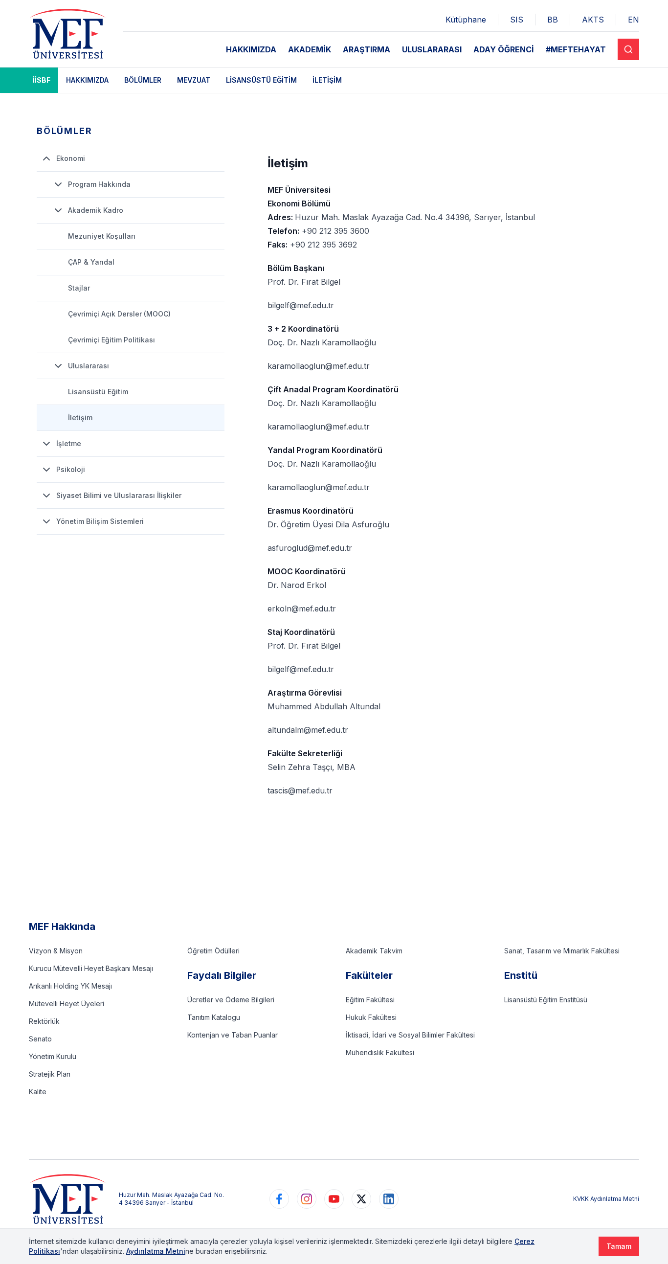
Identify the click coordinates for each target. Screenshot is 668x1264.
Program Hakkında (99, 184)
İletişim (327, 80)
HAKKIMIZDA (251, 49)
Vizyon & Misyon (56, 951)
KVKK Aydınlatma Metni (606, 1198)
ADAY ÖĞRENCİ (503, 49)
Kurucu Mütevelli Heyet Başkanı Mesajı (91, 968)
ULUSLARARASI (432, 49)
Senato (40, 1039)
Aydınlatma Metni (155, 1251)
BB (552, 19)
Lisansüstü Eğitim (261, 80)
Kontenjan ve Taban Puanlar (232, 1035)
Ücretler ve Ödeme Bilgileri (230, 999)
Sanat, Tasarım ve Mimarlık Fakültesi (562, 951)
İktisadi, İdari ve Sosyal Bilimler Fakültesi (410, 1035)
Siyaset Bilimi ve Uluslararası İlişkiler (118, 495)
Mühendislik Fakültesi (380, 1052)
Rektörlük (44, 1021)
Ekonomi (70, 158)
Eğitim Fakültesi (370, 999)
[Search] (628, 49)
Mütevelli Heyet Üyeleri (66, 1003)
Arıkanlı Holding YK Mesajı (70, 986)
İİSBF (41, 80)
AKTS (593, 19)
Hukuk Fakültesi (371, 1017)
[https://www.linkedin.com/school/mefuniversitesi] (389, 1199)
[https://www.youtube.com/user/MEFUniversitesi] (334, 1199)
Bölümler (142, 80)
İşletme (68, 443)
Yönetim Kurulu (52, 1056)
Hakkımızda (87, 80)
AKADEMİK (309, 49)
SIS (516, 19)
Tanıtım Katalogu (213, 1017)
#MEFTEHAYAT (576, 49)
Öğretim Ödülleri (213, 951)
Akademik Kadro (95, 210)
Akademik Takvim (374, 951)
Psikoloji (70, 469)
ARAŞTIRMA (366, 49)
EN (633, 19)
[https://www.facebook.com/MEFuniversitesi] (279, 1199)
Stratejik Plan (49, 1074)
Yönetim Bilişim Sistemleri (100, 521)
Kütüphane (465, 19)
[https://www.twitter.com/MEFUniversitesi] (361, 1199)
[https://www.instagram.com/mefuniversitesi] (306, 1199)
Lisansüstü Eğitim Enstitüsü (545, 999)
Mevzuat (193, 80)
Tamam (618, 1246)
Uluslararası (88, 365)
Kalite (37, 1091)
